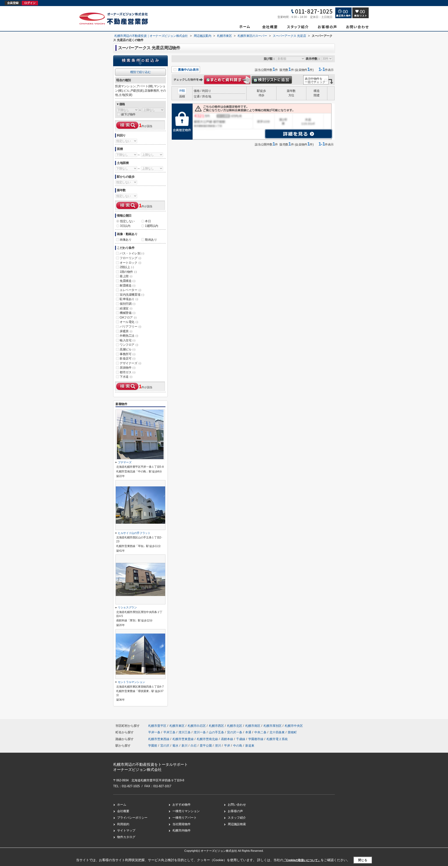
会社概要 (123, 811)
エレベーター (130, 290)
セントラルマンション (131, 682)
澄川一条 (200, 732)
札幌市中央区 (294, 725)
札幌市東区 (177, 725)
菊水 (175, 745)
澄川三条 (185, 732)
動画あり (151, 239)
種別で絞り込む (140, 72)
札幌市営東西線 (159, 739)
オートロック (130, 262)
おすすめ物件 (181, 804)
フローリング (130, 258)
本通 (248, 732)
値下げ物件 (128, 114)
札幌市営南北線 (208, 739)
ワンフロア (129, 344)
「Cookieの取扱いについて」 (302, 860)
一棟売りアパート (184, 817)
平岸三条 (169, 732)
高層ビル (127, 349)
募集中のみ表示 (188, 69)
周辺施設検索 (237, 824)
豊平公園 (206, 745)
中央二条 (260, 732)
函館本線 (227, 739)
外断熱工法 (129, 335)
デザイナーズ (130, 363)
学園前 (152, 745)
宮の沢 (164, 745)
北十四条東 (278, 732)
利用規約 (123, 824)
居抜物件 (127, 367)
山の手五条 (217, 732)
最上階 (126, 276)
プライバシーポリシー (132, 817)
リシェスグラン (127, 607)
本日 (148, 221)
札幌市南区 (252, 725)
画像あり (125, 239)
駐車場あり (129, 299)
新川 (185, 745)
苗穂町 (292, 732)
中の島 (237, 745)
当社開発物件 (181, 824)
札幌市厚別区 (272, 725)
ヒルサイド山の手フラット (134, 533)
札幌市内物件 (181, 830)
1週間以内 (151, 226)
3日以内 (125, 226)
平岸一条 (154, 732)
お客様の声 (235, 811)
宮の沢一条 (235, 732)
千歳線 (241, 739)
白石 (194, 745)
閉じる (362, 860)
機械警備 (127, 313)
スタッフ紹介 (237, 817)
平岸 (227, 745)
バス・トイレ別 (132, 253)
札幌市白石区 (197, 725)
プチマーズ (124, 462)
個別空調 (127, 303)
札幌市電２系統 (277, 739)
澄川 (218, 745)
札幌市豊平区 (157, 725)
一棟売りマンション (186, 811)
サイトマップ (126, 830)
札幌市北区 (234, 725)
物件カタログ (126, 837)
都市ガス (127, 372)
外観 (182, 90)
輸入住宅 (127, 340)
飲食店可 (127, 358)
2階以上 (127, 267)
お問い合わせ (237, 804)
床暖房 (126, 331)
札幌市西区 (216, 725)
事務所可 (127, 354)
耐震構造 (127, 285)
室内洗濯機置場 (132, 294)
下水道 (126, 376)
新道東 (249, 745)
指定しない (127, 221)
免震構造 (127, 281)
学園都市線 (256, 739)
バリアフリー (130, 326)
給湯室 (126, 308)
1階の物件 (128, 272)
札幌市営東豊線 (183, 739)
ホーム (121, 804)
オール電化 (129, 322)
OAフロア (128, 317)
